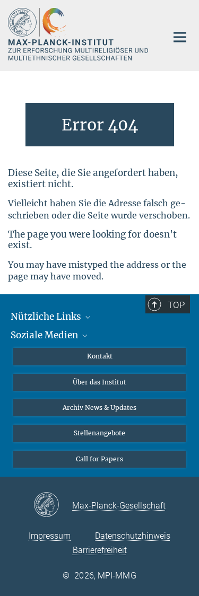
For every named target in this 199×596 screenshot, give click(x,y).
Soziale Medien (45, 335)
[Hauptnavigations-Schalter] (180, 37)
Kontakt (100, 356)
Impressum (50, 536)
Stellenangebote (99, 433)
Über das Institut (99, 382)
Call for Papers (99, 459)
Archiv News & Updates (99, 407)
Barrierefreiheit (100, 550)
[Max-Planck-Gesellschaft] (52, 505)
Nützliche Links (47, 316)
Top (176, 305)
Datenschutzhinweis (132, 536)
